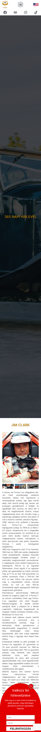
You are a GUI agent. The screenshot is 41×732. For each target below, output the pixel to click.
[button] (20, 4)
